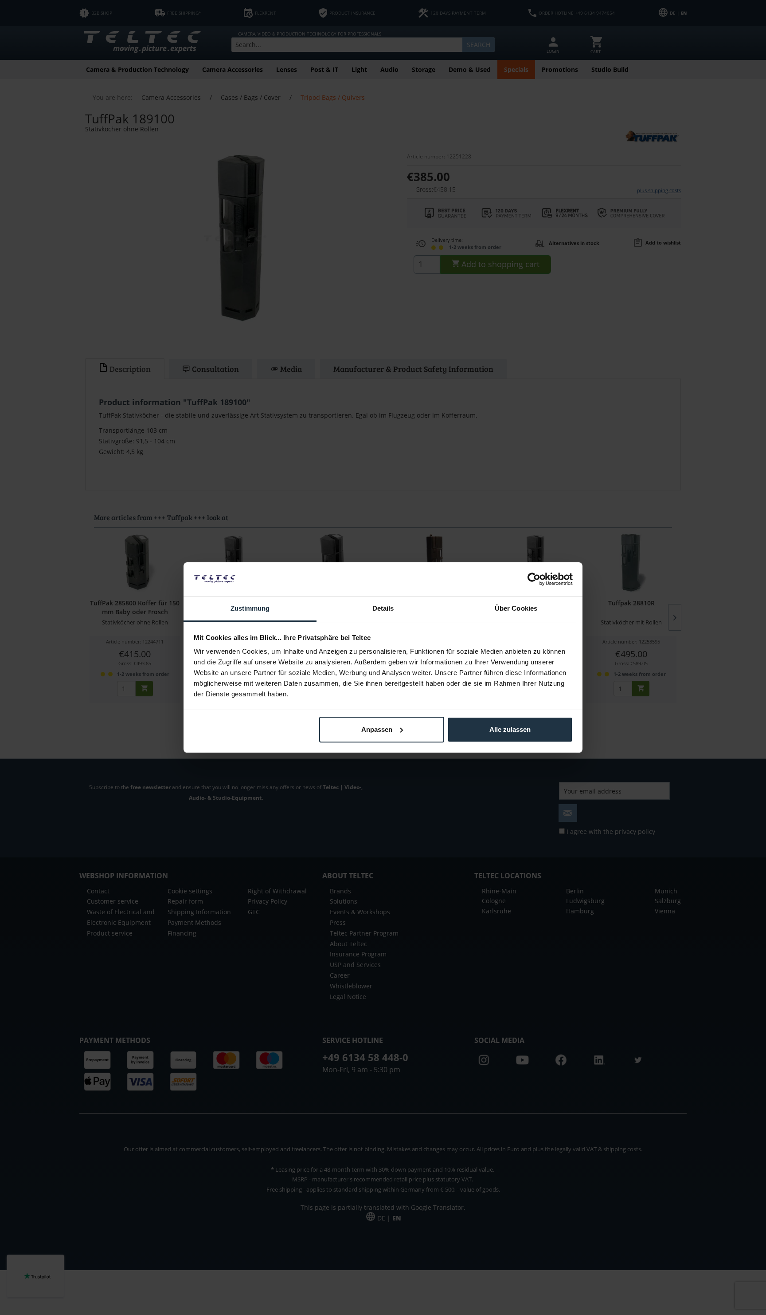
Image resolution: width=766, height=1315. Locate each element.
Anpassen (376, 729)
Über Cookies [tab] (516, 608)
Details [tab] (383, 608)
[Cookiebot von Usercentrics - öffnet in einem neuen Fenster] (534, 579)
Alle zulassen (510, 729)
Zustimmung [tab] (250, 608)
